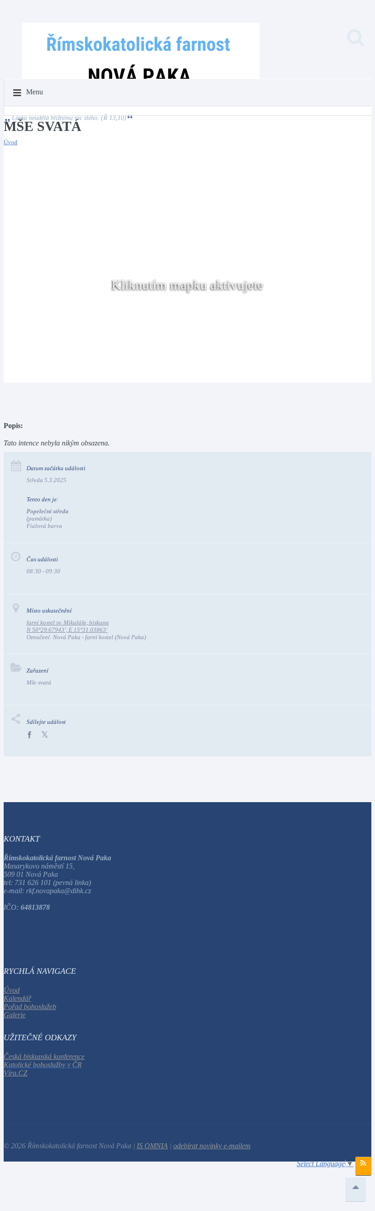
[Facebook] (29, 735)
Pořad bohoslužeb (30, 1006)
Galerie (15, 1015)
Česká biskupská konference (44, 1056)
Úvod (10, 142)
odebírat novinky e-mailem (212, 1146)
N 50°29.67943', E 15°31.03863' (67, 629)
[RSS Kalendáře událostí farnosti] (363, 1166)
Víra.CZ (15, 1073)
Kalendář (17, 998)
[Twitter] (44, 735)
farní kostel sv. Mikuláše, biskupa (68, 622)
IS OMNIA (152, 1146)
